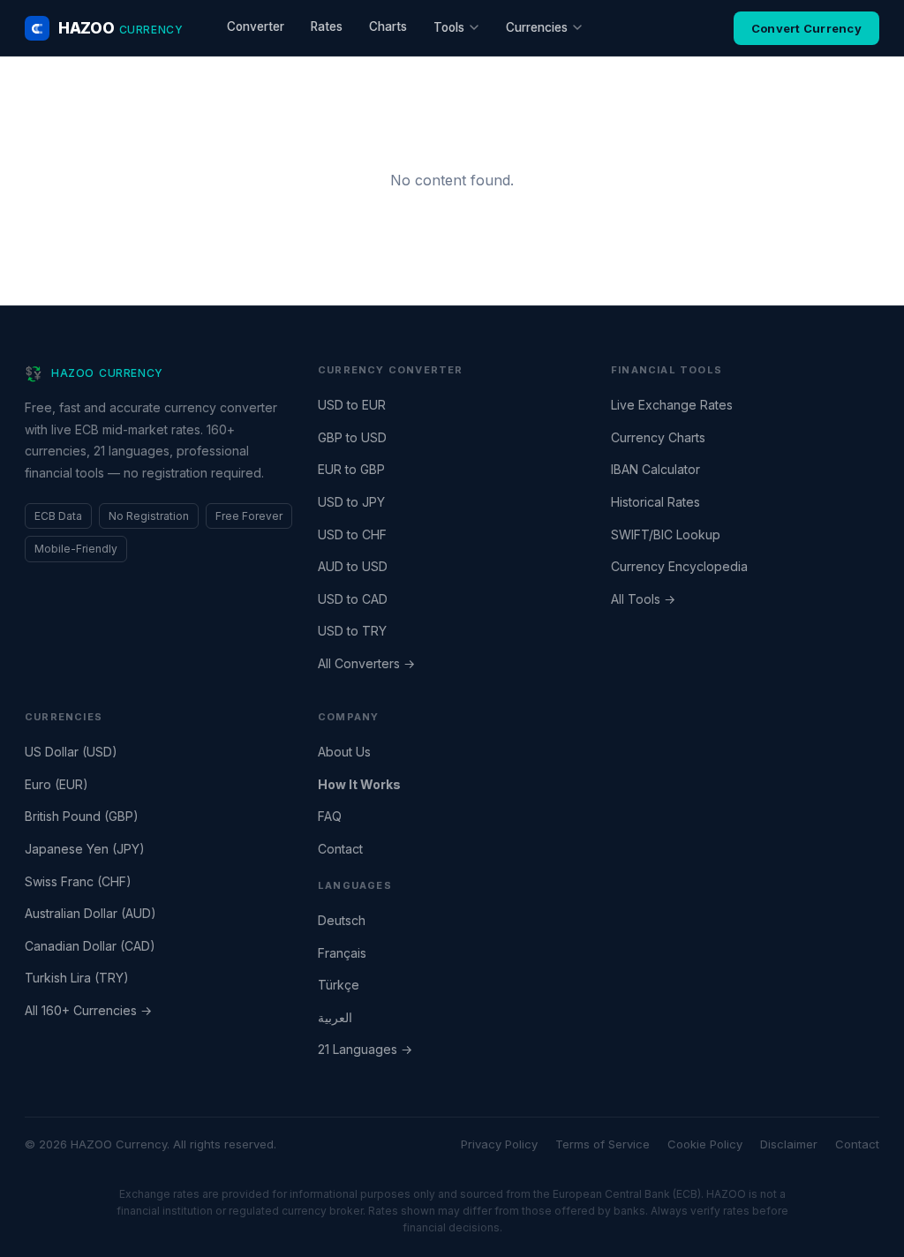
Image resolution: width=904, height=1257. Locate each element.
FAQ (330, 816)
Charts (388, 26)
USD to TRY (352, 630)
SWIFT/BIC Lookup (665, 534)
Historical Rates (655, 501)
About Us (344, 751)
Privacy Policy (499, 1144)
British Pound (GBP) (82, 816)
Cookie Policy (704, 1144)
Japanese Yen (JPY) (85, 848)
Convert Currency (806, 28)
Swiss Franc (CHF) (78, 881)
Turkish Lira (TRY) (77, 977)
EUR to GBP (351, 469)
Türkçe (338, 984)
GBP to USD (352, 437)
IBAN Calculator (655, 469)
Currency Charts (658, 437)
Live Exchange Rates (672, 404)
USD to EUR (352, 404)
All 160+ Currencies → (88, 1010)
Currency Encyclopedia (679, 566)
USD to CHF (352, 534)
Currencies (537, 27)
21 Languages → (365, 1049)
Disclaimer (788, 1144)
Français (342, 952)
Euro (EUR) (56, 784)
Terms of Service (602, 1144)
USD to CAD (353, 598)
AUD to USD (353, 566)
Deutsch (341, 920)
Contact (340, 848)
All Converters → (366, 663)
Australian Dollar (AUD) (90, 913)
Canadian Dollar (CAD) (90, 945)
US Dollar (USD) (71, 751)
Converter (255, 26)
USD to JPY (351, 501)
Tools (448, 27)
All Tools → (643, 598)
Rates (327, 26)
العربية (335, 1017)
